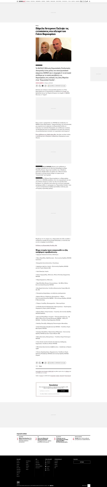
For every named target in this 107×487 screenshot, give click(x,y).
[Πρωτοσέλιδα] (81, 1)
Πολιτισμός (18, 469)
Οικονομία (18, 467)
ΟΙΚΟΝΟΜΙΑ (38, 1)
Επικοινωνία (38, 467)
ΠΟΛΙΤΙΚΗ (33, 1)
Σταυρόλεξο (53, 375)
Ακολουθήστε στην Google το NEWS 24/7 (44, 371)
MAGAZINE (53, 1)
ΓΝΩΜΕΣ (48, 1)
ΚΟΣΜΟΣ (43, 1)
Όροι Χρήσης (38, 464)
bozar (64, 91)
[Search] (89, 1)
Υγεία (18, 474)
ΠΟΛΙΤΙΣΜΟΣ (58, 1)
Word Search (68, 375)
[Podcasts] (85, 1)
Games (41, 375)
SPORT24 (56, 462)
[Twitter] (40, 86)
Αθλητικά (18, 472)
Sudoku (57, 375)
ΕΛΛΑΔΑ (28, 1)
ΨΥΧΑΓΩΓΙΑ (64, 1)
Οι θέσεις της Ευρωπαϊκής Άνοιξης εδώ (46, 245)
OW (55, 467)
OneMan (56, 464)
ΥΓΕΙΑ (69, 1)
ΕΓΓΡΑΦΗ (82, 462)
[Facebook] (37, 86)
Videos (27, 467)
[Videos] (83, 1)
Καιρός (73, 1)
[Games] (87, 1)
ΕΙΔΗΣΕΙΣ (78, 1)
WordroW (62, 375)
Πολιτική (18, 462)
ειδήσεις (67, 371)
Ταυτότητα (37, 462)
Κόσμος (37, 25)
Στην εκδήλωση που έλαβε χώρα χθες (46, 134)
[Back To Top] (88, 485)
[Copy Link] (45, 86)
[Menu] (17, 1)
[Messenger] (42, 86)
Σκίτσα (27, 464)
